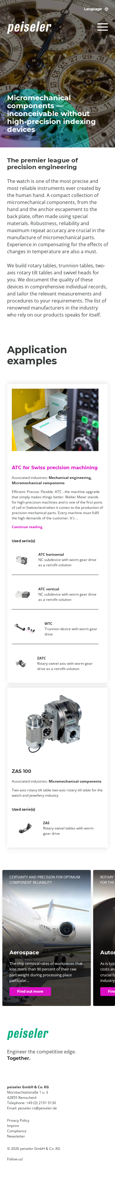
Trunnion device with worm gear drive (71, 629)
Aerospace (24, 952)
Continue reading (27, 526)
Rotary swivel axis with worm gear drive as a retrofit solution (65, 663)
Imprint (13, 1125)
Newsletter (16, 1136)
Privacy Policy (18, 1120)
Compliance (17, 1130)
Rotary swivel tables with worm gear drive (68, 828)
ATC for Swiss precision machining (55, 467)
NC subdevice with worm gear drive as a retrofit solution (67, 559)
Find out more (30, 991)
